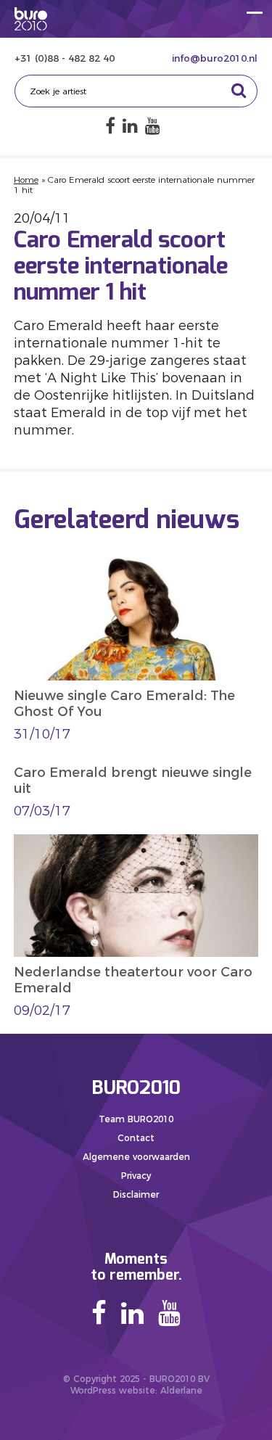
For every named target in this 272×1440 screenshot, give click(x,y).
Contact (136, 1137)
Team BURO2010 (136, 1119)
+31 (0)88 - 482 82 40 (65, 58)
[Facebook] (110, 126)
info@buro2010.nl (214, 58)
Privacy (136, 1175)
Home (26, 179)
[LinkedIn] (130, 126)
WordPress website (112, 1390)
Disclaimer (136, 1194)
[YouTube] (152, 126)
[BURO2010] (31, 18)
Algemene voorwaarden (136, 1156)
